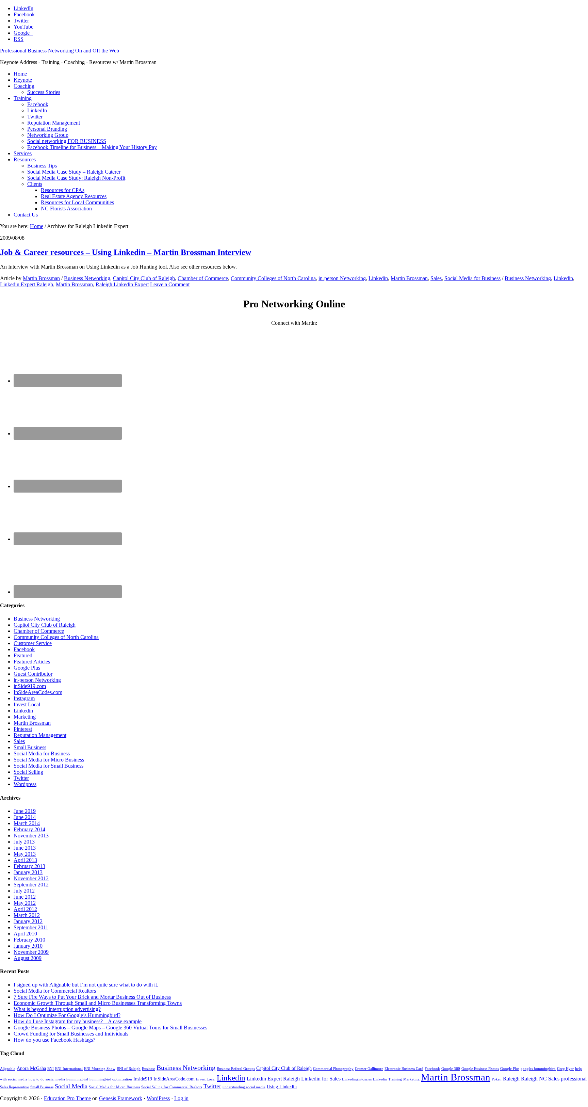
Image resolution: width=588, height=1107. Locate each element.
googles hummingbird (538, 1069)
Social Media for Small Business (48, 766)
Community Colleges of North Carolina (273, 278)
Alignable (7, 1069)
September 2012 (31, 884)
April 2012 (25, 909)
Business (148, 1069)
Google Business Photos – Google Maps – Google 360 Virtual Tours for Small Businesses (110, 1027)
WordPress (158, 1098)
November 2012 (31, 878)
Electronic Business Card (404, 1069)
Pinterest (23, 729)
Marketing (25, 717)
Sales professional (567, 1078)
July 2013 (24, 842)
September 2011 (31, 927)
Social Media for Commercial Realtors (55, 991)
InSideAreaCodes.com (38, 692)
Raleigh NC (534, 1078)
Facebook (24, 649)
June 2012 (25, 897)
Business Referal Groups (236, 1069)
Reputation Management (40, 735)
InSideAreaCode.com (174, 1078)
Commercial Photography (333, 1069)
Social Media (71, 1086)
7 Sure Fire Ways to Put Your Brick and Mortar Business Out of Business (92, 997)
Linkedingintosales (357, 1079)
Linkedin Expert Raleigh (26, 284)
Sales (436, 278)
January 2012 (28, 921)
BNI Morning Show (99, 1069)
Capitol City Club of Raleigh (144, 278)
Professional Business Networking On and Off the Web (59, 50)
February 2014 (29, 829)
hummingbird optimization (110, 1079)
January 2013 (28, 872)
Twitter (21, 778)
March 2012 (27, 915)
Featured (23, 655)
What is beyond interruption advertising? (57, 1009)
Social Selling (28, 772)
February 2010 (29, 940)
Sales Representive (14, 1087)
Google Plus (27, 668)
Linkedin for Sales (321, 1078)
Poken (497, 1079)
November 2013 (31, 835)
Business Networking (87, 278)
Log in (181, 1098)
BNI (50, 1069)
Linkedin (378, 278)
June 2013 (25, 848)
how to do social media (47, 1079)
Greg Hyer (565, 1069)
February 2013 (29, 866)
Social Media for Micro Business (49, 760)
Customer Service (33, 643)
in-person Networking (342, 278)
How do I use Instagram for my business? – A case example (78, 1021)
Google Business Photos (480, 1069)
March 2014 (27, 823)
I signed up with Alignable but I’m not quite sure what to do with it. (86, 985)
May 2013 (25, 854)
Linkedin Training (387, 1079)
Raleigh (511, 1078)
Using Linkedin (282, 1086)
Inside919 (142, 1078)
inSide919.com (30, 686)
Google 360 (450, 1069)
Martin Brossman (409, 278)
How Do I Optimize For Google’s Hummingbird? (67, 1015)
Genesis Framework (120, 1098)
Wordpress (25, 784)
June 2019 (25, 811)
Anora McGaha (31, 1068)
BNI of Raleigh (129, 1069)
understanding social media (244, 1087)
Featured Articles (32, 661)
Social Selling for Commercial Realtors (171, 1087)
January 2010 (28, 946)
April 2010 (25, 933)
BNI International (69, 1069)
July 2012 (24, 891)
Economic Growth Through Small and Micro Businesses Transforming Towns (98, 1003)
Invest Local (27, 704)
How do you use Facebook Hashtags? (54, 1040)
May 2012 (25, 903)
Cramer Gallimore (369, 1069)
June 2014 (25, 817)
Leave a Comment (170, 284)
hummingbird (77, 1079)
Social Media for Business (472, 278)
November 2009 (31, 952)
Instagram (24, 698)
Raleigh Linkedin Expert (122, 284)
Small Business (30, 747)
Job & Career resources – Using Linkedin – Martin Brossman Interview (125, 252)
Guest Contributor (33, 674)
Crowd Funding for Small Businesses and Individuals (71, 1034)
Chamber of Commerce (203, 278)
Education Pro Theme (67, 1098)
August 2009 (28, 958)
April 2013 (25, 860)
